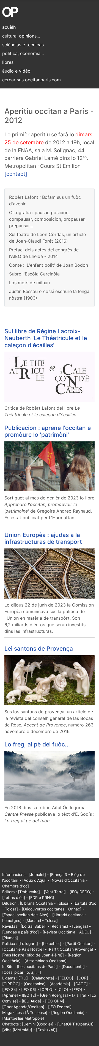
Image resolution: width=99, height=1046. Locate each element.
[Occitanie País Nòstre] (23, 949)
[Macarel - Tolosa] (41, 920)
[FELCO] (65, 978)
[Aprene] (10, 995)
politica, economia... (23, 53)
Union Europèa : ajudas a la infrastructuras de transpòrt (43, 538)
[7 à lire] (79, 995)
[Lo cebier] (51, 943)
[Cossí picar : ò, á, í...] (21, 972)
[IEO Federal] (60, 1006)
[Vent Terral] (55, 891)
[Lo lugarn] (28, 943)
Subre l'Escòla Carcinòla (34, 274)
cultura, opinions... (21, 36)
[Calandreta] (43, 978)
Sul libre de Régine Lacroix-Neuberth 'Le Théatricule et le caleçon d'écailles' (45, 338)
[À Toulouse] (36, 1012)
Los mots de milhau (29, 282)
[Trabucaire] (29, 891)
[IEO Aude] (31, 1001)
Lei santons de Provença (38, 648)
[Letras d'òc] (13, 897)
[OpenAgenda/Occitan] (23, 1006)
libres (7, 62)
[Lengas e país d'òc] (20, 932)
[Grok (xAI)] (46, 1029)
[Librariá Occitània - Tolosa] (45, 903)
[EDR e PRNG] (41, 897)
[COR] (82, 978)
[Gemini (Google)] (37, 1024)
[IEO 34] (9, 989)
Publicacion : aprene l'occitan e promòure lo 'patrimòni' (47, 431)
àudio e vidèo (16, 71)
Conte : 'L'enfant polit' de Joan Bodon (48, 265)
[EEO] (77, 989)
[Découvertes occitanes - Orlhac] (51, 909)
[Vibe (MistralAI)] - (19, 1029)
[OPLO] (47, 989)
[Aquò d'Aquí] (34, 880)
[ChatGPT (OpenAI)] (75, 1024)
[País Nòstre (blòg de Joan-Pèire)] (33, 955)
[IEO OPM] (54, 1001)
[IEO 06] (28, 989)
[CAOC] (81, 983)
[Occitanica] (35, 983)
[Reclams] (59, 926)
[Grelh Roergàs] (54, 995)
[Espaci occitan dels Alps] (25, 914)
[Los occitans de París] (37, 966)
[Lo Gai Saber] (33, 926)
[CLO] (62, 989)
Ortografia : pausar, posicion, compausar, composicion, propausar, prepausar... (47, 219)
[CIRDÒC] (11, 983)
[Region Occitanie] (67, 1012)
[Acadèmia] (60, 983)
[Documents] (73, 966)
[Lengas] (80, 926)
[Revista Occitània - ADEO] (67, 932)
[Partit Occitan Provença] (70, 949)
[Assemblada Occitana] (45, 960)
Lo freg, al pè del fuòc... (37, 744)
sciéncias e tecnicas (23, 44)
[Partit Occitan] (79, 943)
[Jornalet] (37, 874)
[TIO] (23, 978)
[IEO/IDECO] (81, 891)
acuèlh (9, 27)
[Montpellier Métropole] (23, 1018)
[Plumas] (10, 937)
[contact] (15, 174)
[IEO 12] (29, 995)
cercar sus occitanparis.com (31, 79)
